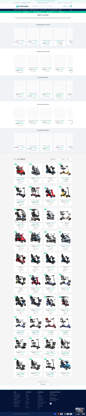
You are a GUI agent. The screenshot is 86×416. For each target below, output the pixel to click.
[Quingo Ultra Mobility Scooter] (20, 344)
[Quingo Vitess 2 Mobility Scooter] (20, 365)
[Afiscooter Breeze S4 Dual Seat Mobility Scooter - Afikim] (20, 238)
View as (15, 159)
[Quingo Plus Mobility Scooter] (65, 344)
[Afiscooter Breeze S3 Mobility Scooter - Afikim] (65, 238)
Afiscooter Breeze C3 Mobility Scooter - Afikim (50, 245)
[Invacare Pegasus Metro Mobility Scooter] (35, 259)
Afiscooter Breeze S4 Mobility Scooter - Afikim (33, 93)
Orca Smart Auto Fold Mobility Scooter (59, 67)
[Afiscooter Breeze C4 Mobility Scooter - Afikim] (35, 170)
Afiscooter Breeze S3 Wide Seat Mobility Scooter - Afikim (35, 245)
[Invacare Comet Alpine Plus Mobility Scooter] (65, 259)
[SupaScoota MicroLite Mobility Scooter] (65, 323)
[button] (14, 33)
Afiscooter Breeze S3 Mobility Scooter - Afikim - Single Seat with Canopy (19, 145)
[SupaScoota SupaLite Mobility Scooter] (50, 323)
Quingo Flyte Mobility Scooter (50, 351)
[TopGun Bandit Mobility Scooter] (35, 301)
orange (51, 204)
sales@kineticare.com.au (26, 2)
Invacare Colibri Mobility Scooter (21, 287)
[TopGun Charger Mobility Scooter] (20, 301)
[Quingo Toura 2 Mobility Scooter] (35, 365)
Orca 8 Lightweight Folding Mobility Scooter (46, 67)
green (35, 270)
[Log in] (71, 9)
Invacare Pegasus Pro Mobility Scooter (50, 177)
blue (49, 181)
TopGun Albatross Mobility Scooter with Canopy (60, 145)
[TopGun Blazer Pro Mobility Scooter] (35, 280)
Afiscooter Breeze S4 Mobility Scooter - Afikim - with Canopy (33, 145)
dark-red (21, 313)
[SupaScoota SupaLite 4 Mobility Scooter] (65, 170)
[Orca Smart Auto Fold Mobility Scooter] (65, 192)
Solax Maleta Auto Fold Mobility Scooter (50, 372)
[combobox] (41, 6)
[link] (24, 12)
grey (19, 228)
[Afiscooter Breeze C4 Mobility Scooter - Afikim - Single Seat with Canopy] (20, 215)
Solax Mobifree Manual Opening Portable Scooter (33, 67)
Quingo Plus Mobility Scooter (65, 351)
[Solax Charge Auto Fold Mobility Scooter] (20, 192)
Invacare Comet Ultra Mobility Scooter (50, 266)
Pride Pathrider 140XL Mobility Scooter (46, 93)
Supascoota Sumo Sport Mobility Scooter (65, 287)
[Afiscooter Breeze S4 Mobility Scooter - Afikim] (20, 170)
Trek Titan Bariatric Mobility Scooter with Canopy (20, 40)
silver (50, 181)
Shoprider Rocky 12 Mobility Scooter (65, 372)
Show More (43, 384)
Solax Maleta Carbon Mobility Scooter (35, 351)
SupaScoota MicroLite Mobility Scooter (65, 330)
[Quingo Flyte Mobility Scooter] (50, 344)
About (67, 2)
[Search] (42, 6)
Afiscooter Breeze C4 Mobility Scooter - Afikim (19, 93)
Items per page (53, 159)
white (51, 181)
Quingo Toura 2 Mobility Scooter (36, 372)
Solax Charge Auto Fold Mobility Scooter (46, 40)
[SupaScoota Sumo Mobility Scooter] (20, 323)
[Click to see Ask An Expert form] (80, 411)
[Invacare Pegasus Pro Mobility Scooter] (50, 170)
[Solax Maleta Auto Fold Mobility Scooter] (50, 365)
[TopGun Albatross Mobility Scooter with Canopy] (50, 301)
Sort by (63, 159)
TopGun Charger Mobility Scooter (20, 308)
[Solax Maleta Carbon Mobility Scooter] (35, 344)
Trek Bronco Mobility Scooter (33, 40)
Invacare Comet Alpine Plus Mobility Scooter (65, 266)
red (48, 181)
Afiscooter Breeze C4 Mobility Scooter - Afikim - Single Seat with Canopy (59, 93)
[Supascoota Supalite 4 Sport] (65, 215)
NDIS (64, 2)
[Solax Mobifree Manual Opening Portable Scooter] (50, 280)
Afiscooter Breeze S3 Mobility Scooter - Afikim (65, 245)
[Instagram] (51, 404)
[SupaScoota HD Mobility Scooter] (35, 323)
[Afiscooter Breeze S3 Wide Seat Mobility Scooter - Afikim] (35, 238)
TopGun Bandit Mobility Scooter (36, 308)
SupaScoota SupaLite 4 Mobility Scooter (60, 40)
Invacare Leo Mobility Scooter (20, 266)
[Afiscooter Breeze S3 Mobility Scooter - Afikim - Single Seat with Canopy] (50, 215)
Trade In (59, 2)
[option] (19, 36)
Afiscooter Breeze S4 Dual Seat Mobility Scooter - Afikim (21, 245)
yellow (21, 205)
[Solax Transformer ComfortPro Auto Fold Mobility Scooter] (35, 192)
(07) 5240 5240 (17, 2)
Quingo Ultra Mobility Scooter (20, 351)
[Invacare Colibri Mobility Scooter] (20, 280)
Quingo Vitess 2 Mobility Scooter (21, 372)
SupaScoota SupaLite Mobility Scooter (50, 330)
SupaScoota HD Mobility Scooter (35, 330)
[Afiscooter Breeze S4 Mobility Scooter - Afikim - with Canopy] (35, 215)
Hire (62, 2)
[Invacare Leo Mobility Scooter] (20, 259)
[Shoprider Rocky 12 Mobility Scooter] (65, 365)
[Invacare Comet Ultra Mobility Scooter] (50, 259)
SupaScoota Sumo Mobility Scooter (20, 330)
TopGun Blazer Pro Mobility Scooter (35, 287)
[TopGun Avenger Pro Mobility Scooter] (50, 192)
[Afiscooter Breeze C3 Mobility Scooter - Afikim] (50, 238)
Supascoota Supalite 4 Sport (65, 222)
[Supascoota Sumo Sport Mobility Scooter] (65, 280)
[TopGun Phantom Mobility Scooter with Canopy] (65, 301)
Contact (70, 2)
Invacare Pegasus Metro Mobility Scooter (35, 266)
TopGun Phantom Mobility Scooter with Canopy (65, 308)
